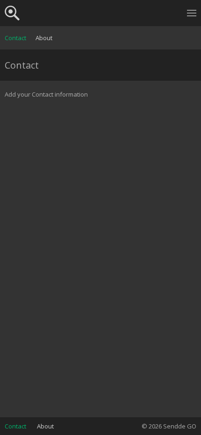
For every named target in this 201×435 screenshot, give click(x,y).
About (44, 38)
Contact (15, 38)
